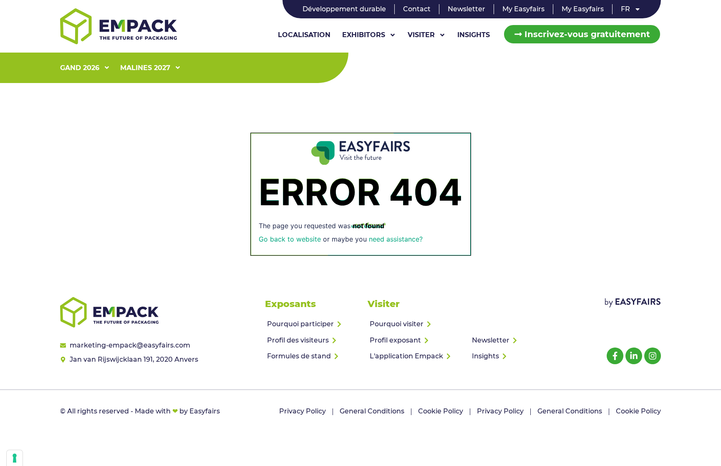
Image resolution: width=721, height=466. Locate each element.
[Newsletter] (517, 340)
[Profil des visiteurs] (312, 340)
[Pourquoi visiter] (415, 324)
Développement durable (344, 9)
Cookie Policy (440, 411)
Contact (417, 9)
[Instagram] (652, 356)
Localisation (304, 35)
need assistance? (396, 239)
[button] (582, 34)
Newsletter (466, 9)
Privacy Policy (302, 411)
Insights (473, 35)
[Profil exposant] (415, 340)
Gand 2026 (79, 68)
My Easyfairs (523, 9)
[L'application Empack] (415, 356)
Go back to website (290, 239)
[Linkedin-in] (633, 356)
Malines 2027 (145, 68)
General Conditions (372, 411)
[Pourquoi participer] (312, 324)
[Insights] (517, 356)
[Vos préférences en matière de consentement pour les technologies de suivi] (15, 458)
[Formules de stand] (312, 356)
